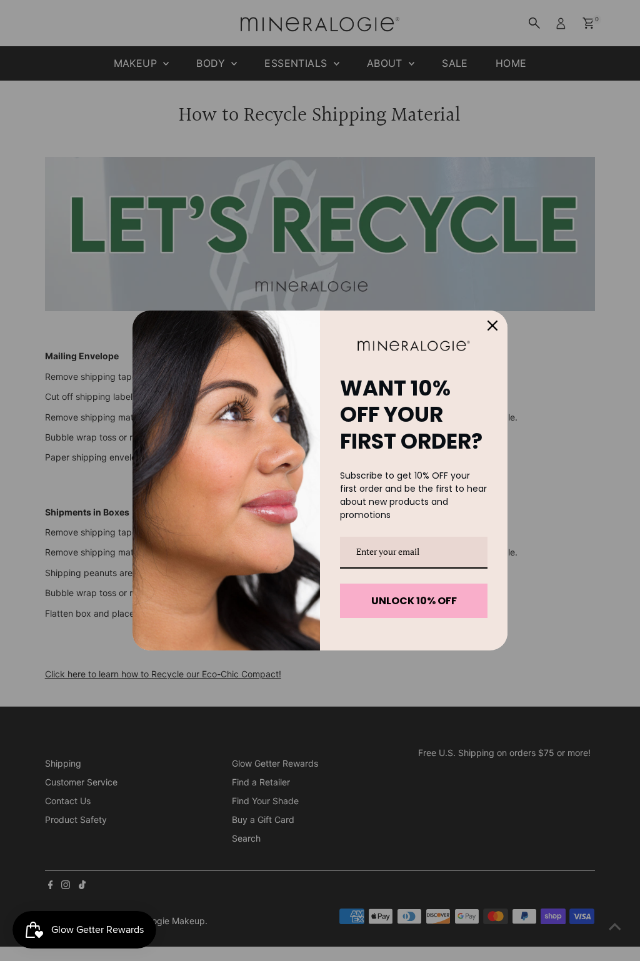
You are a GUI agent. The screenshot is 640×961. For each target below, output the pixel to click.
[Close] (493, 326)
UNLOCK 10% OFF (414, 601)
